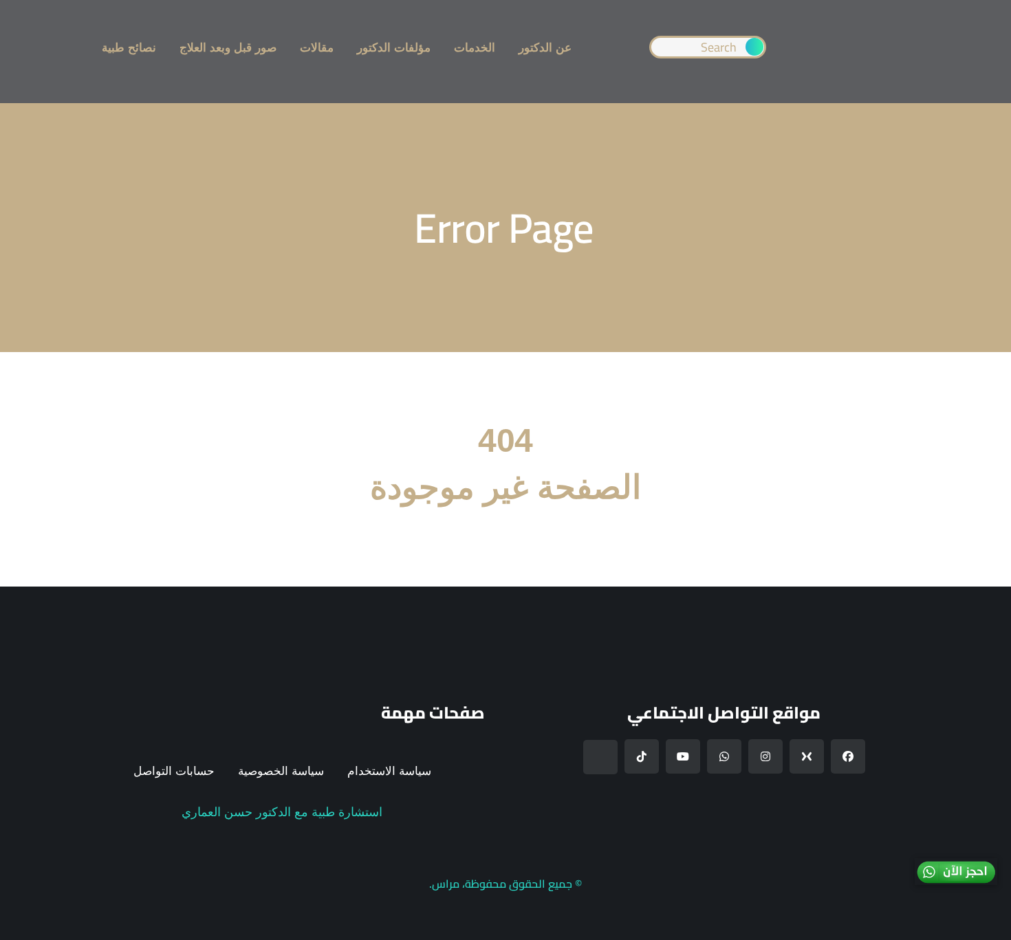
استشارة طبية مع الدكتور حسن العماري (282, 812)
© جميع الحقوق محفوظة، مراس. (505, 883)
